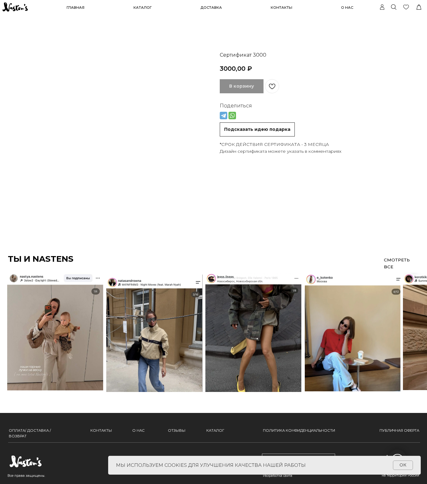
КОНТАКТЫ (281, 7)
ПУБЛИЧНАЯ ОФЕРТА (399, 430)
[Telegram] (223, 115)
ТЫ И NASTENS (40, 259)
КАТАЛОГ (215, 430)
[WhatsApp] (232, 115)
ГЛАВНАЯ (75, 7)
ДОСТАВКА (211, 7)
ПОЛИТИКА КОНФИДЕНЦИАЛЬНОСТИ (299, 430)
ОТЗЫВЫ (176, 430)
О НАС (347, 7)
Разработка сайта (277, 476)
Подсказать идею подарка (257, 129)
